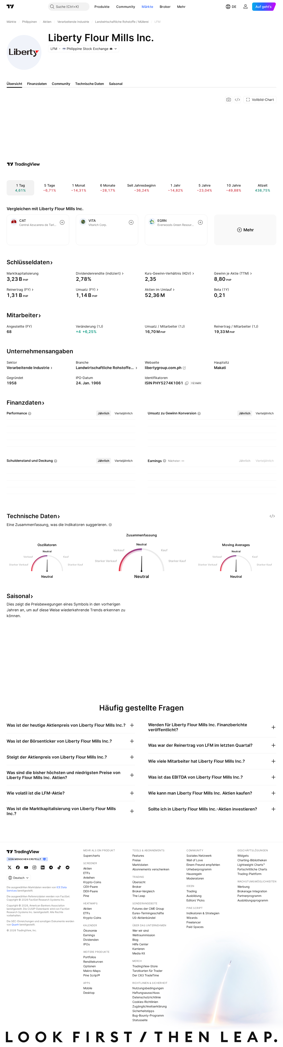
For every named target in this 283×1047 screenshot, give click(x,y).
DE (234, 7)
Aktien (87, 868)
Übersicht (138, 882)
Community (125, 7)
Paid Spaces (194, 927)
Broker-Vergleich (143, 891)
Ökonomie (90, 930)
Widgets (243, 855)
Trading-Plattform (249, 874)
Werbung (243, 886)
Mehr (181, 7)
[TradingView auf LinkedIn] (43, 867)
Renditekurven (93, 961)
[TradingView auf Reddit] (67, 867)
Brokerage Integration (252, 891)
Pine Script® (91, 975)
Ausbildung (194, 895)
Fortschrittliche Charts (252, 869)
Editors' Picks (195, 900)
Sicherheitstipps (143, 1011)
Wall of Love (194, 860)
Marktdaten (140, 864)
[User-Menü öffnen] (245, 6)
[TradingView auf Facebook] (18, 867)
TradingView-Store (145, 966)
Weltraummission (143, 935)
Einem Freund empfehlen (203, 864)
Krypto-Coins (92, 882)
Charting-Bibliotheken (252, 860)
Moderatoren (195, 878)
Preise (136, 860)
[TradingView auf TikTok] (59, 867)
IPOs (86, 944)
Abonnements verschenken (150, 869)
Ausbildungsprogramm (252, 900)
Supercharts (91, 855)
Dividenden (91, 939)
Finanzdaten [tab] (37, 84)
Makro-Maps (91, 970)
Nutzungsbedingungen (148, 988)
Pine (86, 895)
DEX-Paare (90, 891)
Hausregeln (194, 874)
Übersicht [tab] (14, 84)
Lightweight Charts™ (251, 864)
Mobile (87, 988)
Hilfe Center (140, 944)
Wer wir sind (140, 930)
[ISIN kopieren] (187, 383)
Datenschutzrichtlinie (146, 997)
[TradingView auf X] (9, 867)
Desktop (89, 992)
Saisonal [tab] (115, 84)
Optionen (89, 966)
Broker (165, 7)
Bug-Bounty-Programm (148, 1015)
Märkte (147, 7)
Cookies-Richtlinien (145, 1002)
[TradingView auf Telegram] (51, 867)
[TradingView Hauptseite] (10, 7)
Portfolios (89, 957)
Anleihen (89, 877)
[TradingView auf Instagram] (34, 867)
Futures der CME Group (148, 908)
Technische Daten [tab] (89, 84)
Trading (191, 891)
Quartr (15, 924)
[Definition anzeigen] (41, 273)
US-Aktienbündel (143, 917)
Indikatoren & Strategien (202, 913)
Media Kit (138, 953)
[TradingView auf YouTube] (26, 867)
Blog (135, 939)
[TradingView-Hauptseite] (23, 852)
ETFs (86, 873)
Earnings (89, 935)
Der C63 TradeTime (145, 975)
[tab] (103, 413)
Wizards (191, 917)
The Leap (138, 895)
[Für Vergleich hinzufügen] (62, 222)
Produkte (101, 7)
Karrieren (138, 949)
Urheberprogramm (199, 869)
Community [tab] (61, 84)
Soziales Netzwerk (199, 855)
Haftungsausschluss (146, 992)
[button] (113, 6)
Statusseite (140, 1020)
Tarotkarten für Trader (147, 970)
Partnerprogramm (249, 895)
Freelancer (193, 922)
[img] (111, 49)
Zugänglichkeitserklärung (149, 1006)
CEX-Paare (90, 886)
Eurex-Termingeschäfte (148, 913)
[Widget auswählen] (237, 99)
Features (138, 855)
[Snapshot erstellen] (228, 99)
